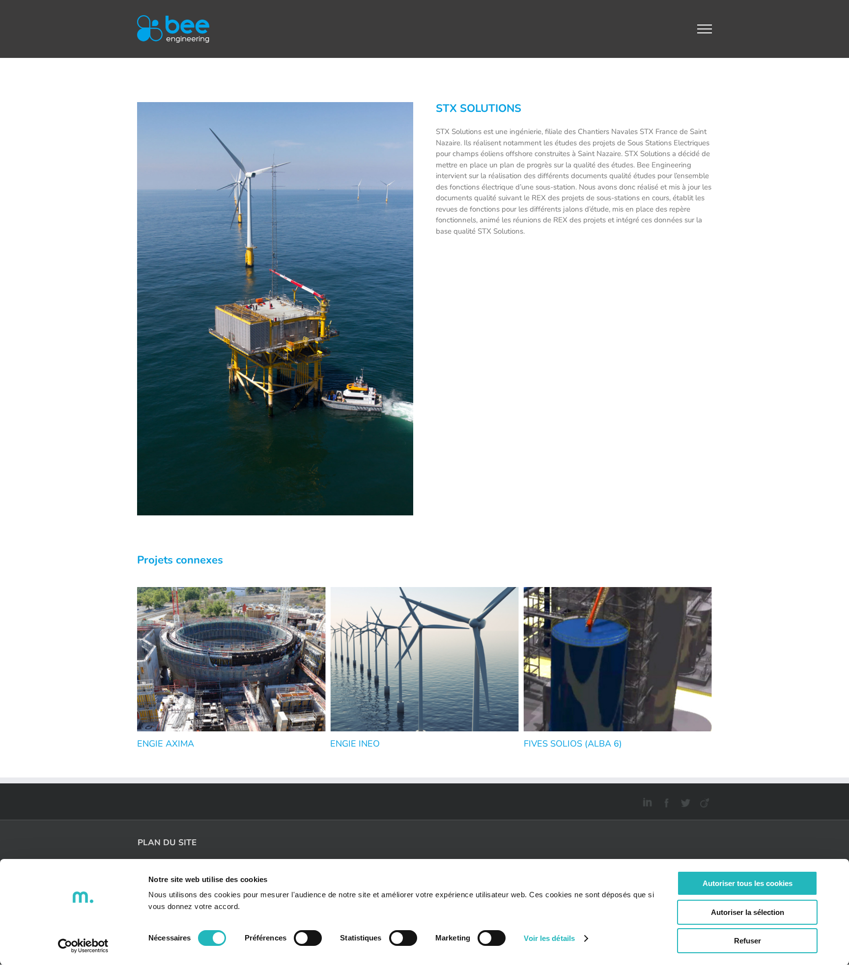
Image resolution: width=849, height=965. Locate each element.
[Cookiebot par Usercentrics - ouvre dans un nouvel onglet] (83, 945)
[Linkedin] (645, 801)
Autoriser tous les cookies (747, 883)
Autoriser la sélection (747, 912)
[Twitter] (684, 801)
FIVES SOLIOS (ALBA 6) (573, 744)
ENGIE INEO (355, 744)
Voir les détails (549, 938)
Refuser (747, 941)
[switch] (308, 938)
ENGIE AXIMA (165, 744)
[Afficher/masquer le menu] (704, 29)
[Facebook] (665, 801)
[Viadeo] (703, 801)
